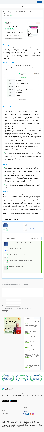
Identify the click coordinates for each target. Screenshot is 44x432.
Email (3, 302)
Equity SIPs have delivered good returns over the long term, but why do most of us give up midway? (32, 355)
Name (3, 299)
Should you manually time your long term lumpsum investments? (32, 322)
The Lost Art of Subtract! (29, 341)
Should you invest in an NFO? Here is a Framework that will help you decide (32, 337)
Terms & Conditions (5, 413)
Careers (3, 407)
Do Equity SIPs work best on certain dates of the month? (32, 366)
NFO (34, 9)
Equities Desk (12, 15)
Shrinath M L (27, 347)
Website (3, 305)
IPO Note (10, 18)
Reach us (3, 410)
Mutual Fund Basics (7, 9)
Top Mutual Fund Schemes (27, 407)
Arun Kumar (27, 342)
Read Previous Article (11, 238)
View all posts (37, 317)
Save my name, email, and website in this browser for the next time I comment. (17, 308)
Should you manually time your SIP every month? (31, 350)
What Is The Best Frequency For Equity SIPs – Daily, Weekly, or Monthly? (31, 361)
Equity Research (28, 9)
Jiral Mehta (27, 323)
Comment (3, 286)
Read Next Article (34, 238)
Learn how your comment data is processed (28, 314)
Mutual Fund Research (18, 9)
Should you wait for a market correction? (30, 332)
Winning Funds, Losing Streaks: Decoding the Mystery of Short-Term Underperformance (32, 326)
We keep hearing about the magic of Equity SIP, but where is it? (32, 346)
